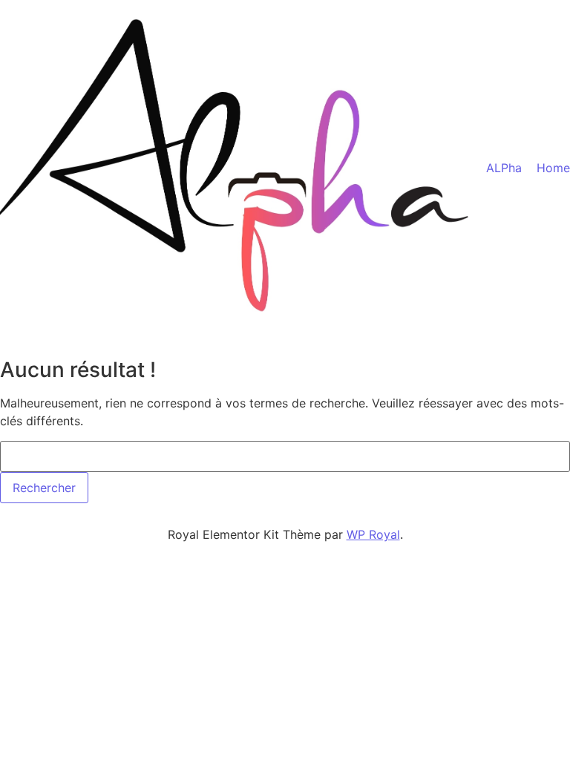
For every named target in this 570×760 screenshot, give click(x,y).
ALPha (504, 167)
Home (553, 167)
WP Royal (373, 534)
